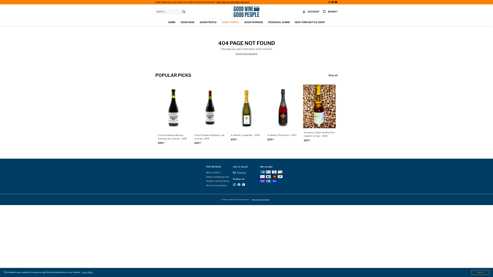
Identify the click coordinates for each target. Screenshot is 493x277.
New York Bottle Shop (310, 22)
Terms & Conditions (216, 185)
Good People (208, 22)
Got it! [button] (480, 272)
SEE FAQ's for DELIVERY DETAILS (233, 2)
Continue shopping (246, 53)
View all (333, 75)
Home (172, 22)
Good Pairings (253, 22)
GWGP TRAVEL (230, 22)
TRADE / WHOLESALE (217, 181)
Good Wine (188, 22)
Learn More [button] (87, 272)
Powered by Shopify (260, 200)
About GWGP (213, 172)
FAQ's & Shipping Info (217, 177)
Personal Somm (279, 22)
